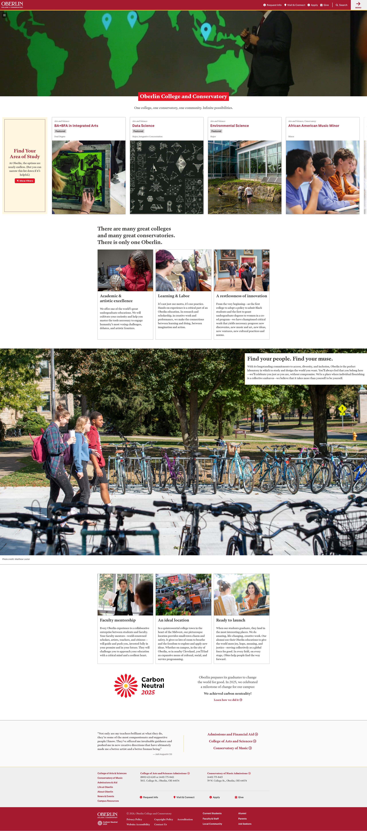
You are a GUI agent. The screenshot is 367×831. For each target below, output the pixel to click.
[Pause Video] (4, 15)
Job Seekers (244, 823)
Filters (26, 181)
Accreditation (185, 819)
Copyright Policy (163, 819)
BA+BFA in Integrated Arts (76, 126)
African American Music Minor (313, 126)
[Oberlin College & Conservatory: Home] (12, 5)
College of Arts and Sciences (230, 741)
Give (326, 5)
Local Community (212, 823)
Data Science (143, 126)
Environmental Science (229, 126)
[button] (340, 5)
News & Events (105, 796)
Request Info (274, 5)
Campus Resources (108, 800)
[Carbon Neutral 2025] (107, 823)
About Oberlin (105, 791)
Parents (242, 818)
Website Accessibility (138, 824)
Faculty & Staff (211, 818)
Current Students (212, 813)
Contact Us (160, 824)
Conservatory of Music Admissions (227, 773)
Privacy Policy (134, 819)
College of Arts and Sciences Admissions (163, 773)
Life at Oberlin (105, 787)
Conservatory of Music (230, 748)
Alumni (242, 813)
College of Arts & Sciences (112, 773)
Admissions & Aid (107, 782)
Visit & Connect (296, 5)
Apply (314, 5)
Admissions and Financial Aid (230, 734)
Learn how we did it (226, 700)
